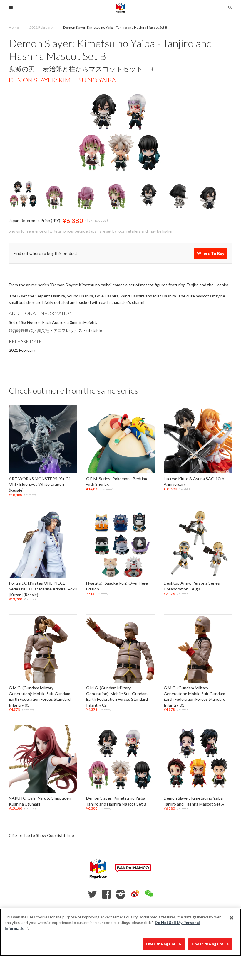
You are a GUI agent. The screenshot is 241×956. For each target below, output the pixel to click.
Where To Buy (210, 253)
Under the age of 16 (210, 944)
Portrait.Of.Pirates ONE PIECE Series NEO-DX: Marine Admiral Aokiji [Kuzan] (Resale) (43, 589)
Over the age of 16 (163, 944)
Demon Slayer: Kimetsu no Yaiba (62, 80)
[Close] (231, 917)
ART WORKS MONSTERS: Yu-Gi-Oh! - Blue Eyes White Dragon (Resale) (40, 484)
